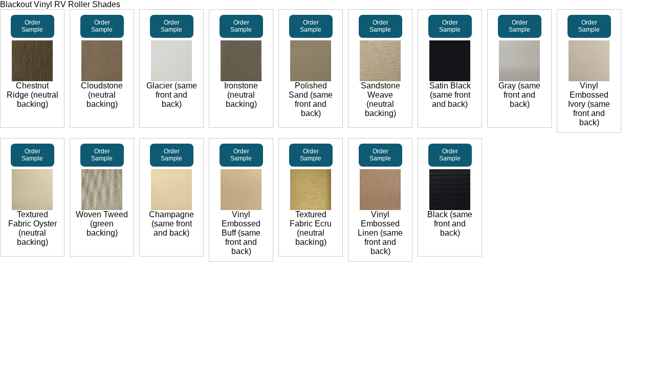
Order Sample (32, 26)
